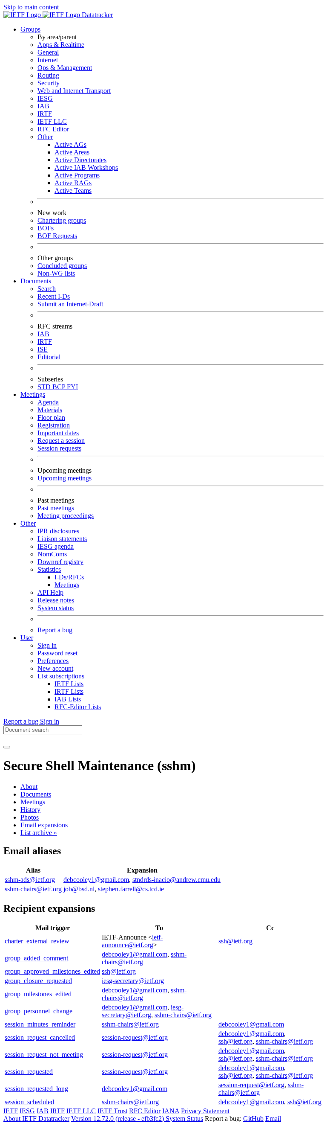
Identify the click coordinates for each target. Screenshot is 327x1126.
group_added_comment (36, 958)
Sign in (47, 645)
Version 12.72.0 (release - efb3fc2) (118, 1118)
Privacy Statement (205, 1110)
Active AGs (70, 144)
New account (55, 668)
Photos (29, 817)
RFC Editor (53, 129)
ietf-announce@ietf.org (132, 941)
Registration (53, 425)
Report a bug (54, 630)
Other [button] (28, 523)
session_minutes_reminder (40, 1024)
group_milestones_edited (38, 994)
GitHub (253, 1118)
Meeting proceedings (65, 515)
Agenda (48, 402)
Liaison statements (62, 538)
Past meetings (55, 508)
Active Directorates (80, 159)
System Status (184, 1118)
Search (46, 288)
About (28, 786)
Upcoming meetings (64, 478)
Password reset (57, 653)
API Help (50, 592)
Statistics (49, 569)
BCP (59, 386)
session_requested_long (36, 1088)
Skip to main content (31, 7)
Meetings (66, 584)
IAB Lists (67, 699)
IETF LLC (52, 121)
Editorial (48, 357)
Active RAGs (73, 182)
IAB (43, 106)
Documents (35, 794)
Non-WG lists (56, 273)
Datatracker (96, 14)
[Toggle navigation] (6, 747)
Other (45, 136)
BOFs (45, 228)
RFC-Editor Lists (77, 706)
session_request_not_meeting (44, 1054)
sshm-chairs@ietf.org (33, 889)
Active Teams (73, 190)
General (48, 52)
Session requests (59, 448)
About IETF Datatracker (36, 1118)
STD (44, 386)
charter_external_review (37, 941)
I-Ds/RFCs (69, 577)
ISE (42, 349)
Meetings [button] (32, 394)
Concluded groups (62, 265)
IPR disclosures (58, 531)
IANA (170, 1110)
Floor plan (51, 417)
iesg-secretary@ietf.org (133, 980)
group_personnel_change (38, 1011)
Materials (49, 409)
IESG (45, 98)
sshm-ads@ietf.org (30, 879)
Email (273, 1118)
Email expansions (44, 825)
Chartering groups (61, 220)
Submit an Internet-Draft (70, 304)
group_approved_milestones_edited (52, 971)
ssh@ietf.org (235, 941)
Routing (48, 75)
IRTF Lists (68, 691)
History (30, 809)
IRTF (44, 113)
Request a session (61, 440)
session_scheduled (29, 1102)
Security (48, 83)
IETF (10, 1110)
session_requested (29, 1071)
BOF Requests (57, 235)
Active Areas (71, 152)
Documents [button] (35, 281)
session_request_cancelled (40, 1037)
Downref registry (60, 561)
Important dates (58, 432)
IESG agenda (55, 546)
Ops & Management (64, 67)
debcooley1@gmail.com (96, 879)
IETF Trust (112, 1110)
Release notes (55, 600)
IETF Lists (68, 683)
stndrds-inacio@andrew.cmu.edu (176, 879)
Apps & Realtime (60, 44)
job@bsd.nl (79, 889)
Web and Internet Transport (74, 90)
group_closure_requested (38, 980)
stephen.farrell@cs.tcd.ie (131, 889)
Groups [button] (30, 29)
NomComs (52, 554)
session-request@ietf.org (135, 1037)
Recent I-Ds (53, 296)
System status (55, 607)
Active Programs (77, 175)
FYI (72, 386)
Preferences (53, 660)
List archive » (38, 832)
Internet (47, 60)
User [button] (26, 637)
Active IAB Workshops (86, 167)
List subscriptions (60, 676)
